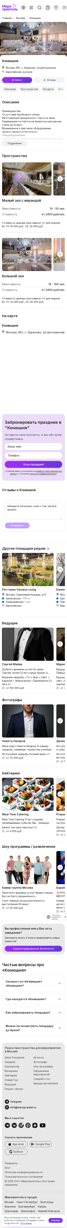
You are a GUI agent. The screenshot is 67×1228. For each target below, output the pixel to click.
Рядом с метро (14, 1088)
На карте (48, 89)
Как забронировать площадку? (28, 1012)
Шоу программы (43, 1066)
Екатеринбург (27, 1206)
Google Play (42, 1144)
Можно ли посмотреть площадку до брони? (29, 1028)
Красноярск (28, 1211)
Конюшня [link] (35, 18)
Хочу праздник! (33, 464)
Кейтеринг (11, 1075)
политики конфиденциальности (43, 474)
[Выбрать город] (23, 7)
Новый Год (11, 1079)
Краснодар (11, 1211)
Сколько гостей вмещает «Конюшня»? (24, 983)
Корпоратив (12, 1066)
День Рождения (14, 1057)
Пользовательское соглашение (24, 1176)
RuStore (18, 1151)
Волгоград (47, 1202)
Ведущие (10, 1084)
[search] (39, 7)
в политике (26, 1223)
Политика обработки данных (56, 917)
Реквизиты (11, 1163)
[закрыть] (65, 917)
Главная (7, 18)
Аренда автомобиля (46, 1083)
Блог (7, 1167)
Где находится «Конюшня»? (26, 999)
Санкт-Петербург (27, 1202)
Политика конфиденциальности (24, 1172)
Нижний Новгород (49, 1211)
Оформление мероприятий (42, 1072)
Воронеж (10, 1206)
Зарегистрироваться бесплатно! (33, 948)
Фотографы (40, 1061)
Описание (10, 89)
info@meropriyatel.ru (23, 1107)
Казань (42, 1206)
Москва (20, 18)
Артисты (39, 1057)
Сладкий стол (42, 1078)
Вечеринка (11, 1070)
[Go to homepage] (10, 7)
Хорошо (55, 1220)
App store (18, 1144)
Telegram (16, 1101)
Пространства (29, 89)
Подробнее (15, 143)
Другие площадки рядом (23, 548)
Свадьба (10, 1061)
